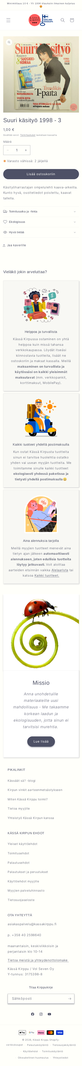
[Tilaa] (69, 999)
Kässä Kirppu (41, 1039)
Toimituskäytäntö (52, 1051)
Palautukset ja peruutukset (28, 872)
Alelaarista (59, 570)
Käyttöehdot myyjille (23, 881)
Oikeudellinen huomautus (33, 1057)
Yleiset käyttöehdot (23, 844)
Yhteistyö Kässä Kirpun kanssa (31, 818)
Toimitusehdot (18, 853)
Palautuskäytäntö (37, 1045)
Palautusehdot (19, 863)
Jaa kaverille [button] (16, 245)
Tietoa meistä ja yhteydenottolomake (38, 960)
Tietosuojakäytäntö (64, 1045)
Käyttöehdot (30, 1051)
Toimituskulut (27, 135)
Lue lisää (41, 741)
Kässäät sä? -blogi (22, 781)
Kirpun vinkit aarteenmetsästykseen (35, 790)
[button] (8, 20)
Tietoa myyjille (19, 808)
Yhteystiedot (60, 1057)
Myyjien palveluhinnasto (26, 890)
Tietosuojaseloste (21, 900)
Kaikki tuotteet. (47, 575)
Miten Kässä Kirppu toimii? (28, 799)
